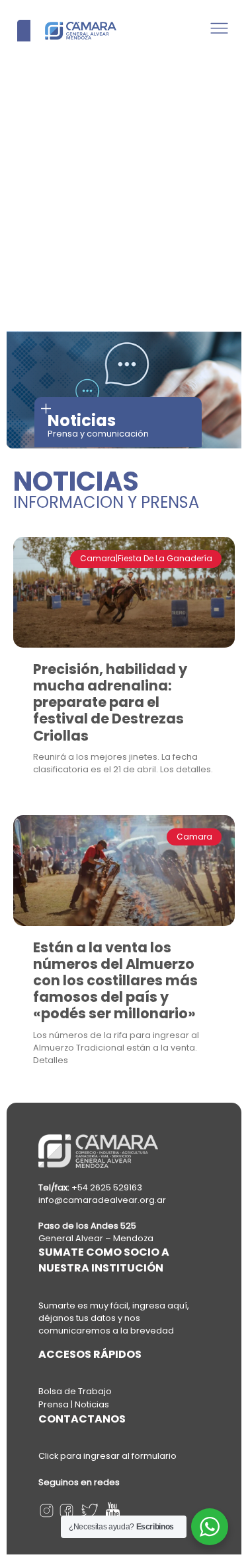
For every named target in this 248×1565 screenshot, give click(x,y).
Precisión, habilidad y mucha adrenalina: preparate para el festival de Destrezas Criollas (110, 702)
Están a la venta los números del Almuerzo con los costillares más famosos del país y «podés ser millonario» (115, 981)
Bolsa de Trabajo (75, 1391)
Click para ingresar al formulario (107, 1455)
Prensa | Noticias (73, 1404)
